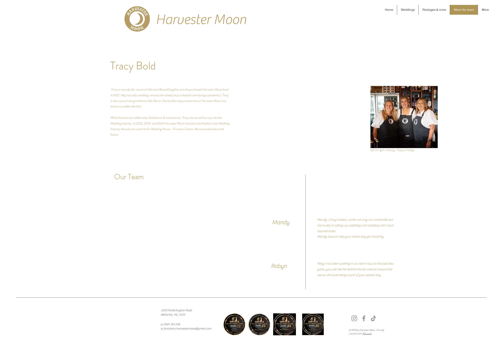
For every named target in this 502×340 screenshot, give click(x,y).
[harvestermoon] (354, 318)
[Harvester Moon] (373, 318)
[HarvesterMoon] (364, 318)
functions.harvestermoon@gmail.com (187, 328)
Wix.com (367, 333)
